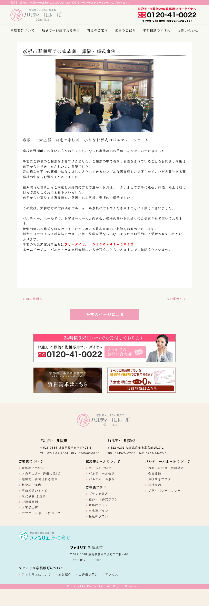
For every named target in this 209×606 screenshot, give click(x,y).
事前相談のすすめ (157, 30)
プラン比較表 (98, 493)
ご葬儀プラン (88, 574)
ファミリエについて (36, 574)
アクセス (111, 574)
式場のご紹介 (125, 30)
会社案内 (154, 484)
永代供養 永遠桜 (34, 496)
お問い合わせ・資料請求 (166, 468)
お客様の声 (30, 507)
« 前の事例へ (32, 298)
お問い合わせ (188, 30)
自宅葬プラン (98, 510)
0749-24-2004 (125, 453)
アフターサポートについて (41, 513)
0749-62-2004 (57, 453)
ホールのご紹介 (100, 468)
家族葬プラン (98, 505)
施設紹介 (64, 574)
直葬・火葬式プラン (103, 499)
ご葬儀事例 (30, 501)
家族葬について (22, 30)
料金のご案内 (97, 30)
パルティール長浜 (102, 473)
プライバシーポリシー (164, 490)
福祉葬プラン (98, 516)
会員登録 (154, 473)
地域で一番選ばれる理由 (61, 30)
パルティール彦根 (102, 479)
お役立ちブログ (159, 479)
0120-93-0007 (90, 560)
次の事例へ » (176, 298)
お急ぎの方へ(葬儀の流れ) (41, 473)
